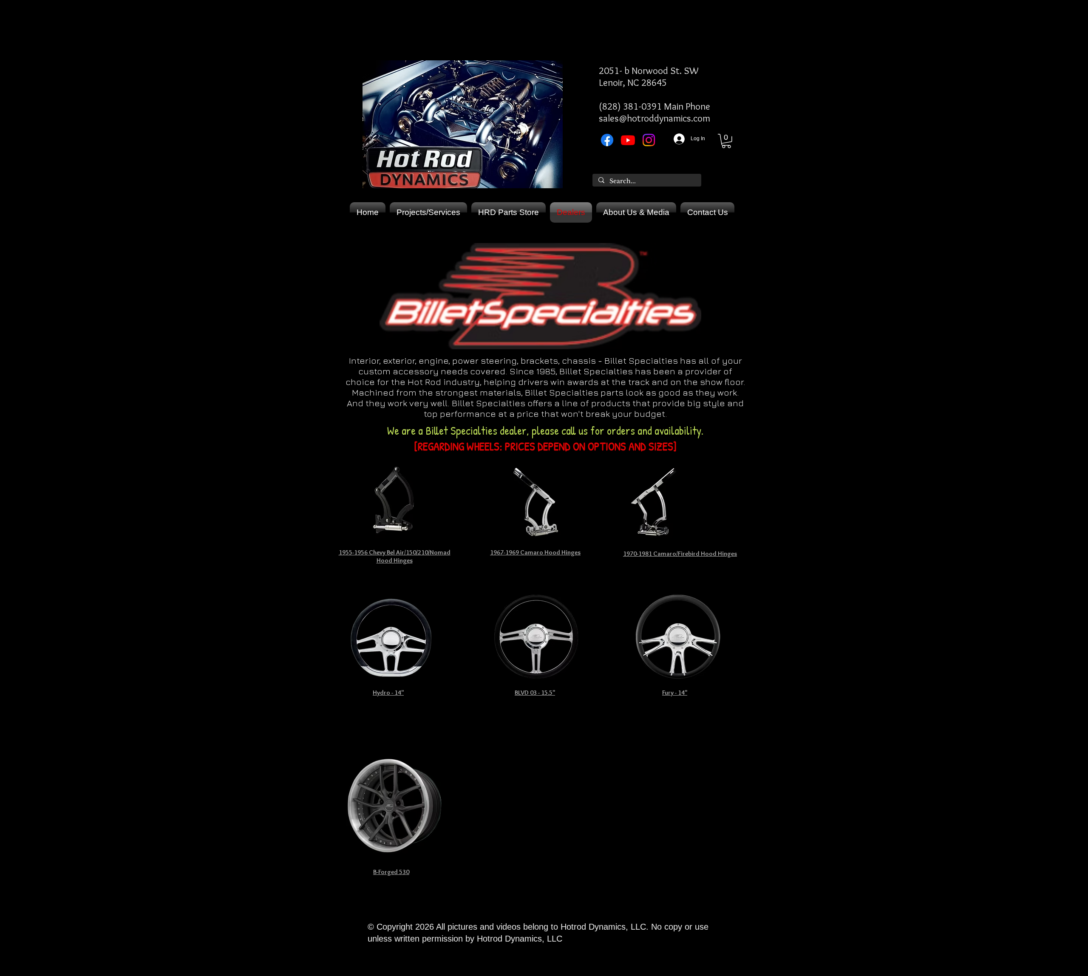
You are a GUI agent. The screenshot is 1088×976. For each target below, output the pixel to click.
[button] (726, 141)
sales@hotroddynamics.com (654, 118)
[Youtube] (628, 140)
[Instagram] (648, 140)
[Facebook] (607, 140)
